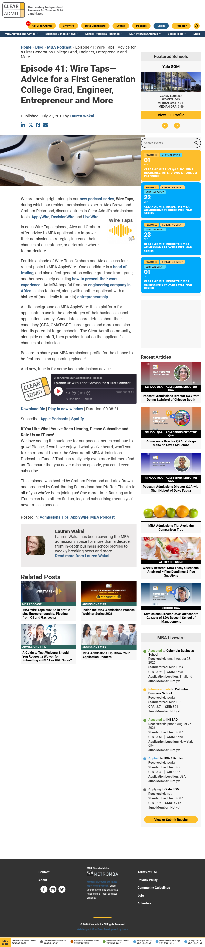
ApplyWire (40, 216)
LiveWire (90, 216)
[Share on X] (30, 124)
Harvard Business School (49, 941)
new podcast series (97, 198)
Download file (33, 408)
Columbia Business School (18, 941)
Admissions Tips (54, 517)
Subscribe (73, 399)
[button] (165, 126)
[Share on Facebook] (38, 124)
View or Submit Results (171, 820)
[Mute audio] (68, 393)
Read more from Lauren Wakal (82, 555)
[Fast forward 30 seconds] (88, 393)
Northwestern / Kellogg (164, 941)
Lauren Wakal (82, 116)
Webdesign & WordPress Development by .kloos (102, 929)
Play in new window (65, 408)
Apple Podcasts (54, 418)
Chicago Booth (189, 941)
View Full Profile (171, 115)
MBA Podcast (59, 47)
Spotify (77, 418)
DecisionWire (62, 216)
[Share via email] (45, 124)
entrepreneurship (92, 296)
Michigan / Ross (138, 941)
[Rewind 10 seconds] (74, 393)
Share (88, 399)
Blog (39, 47)
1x (81, 393)
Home (26, 47)
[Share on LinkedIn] (23, 124)
